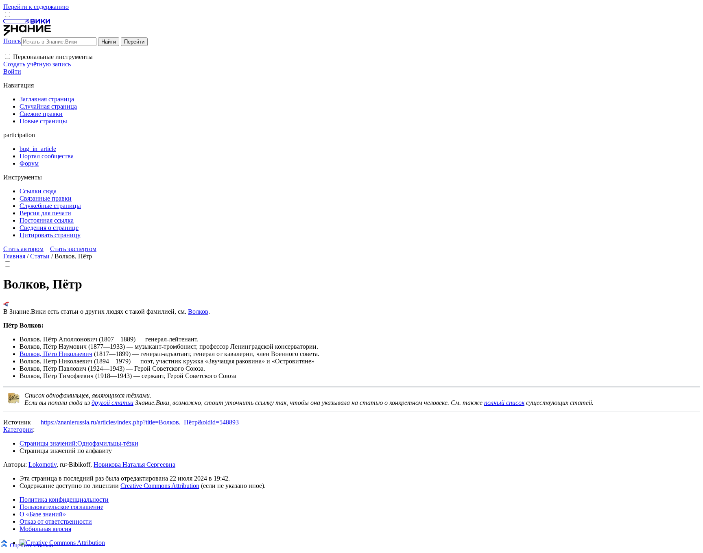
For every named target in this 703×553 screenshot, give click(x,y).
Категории (18, 429)
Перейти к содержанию (36, 6)
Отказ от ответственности (56, 521)
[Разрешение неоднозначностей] (6, 304)
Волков (198, 311)
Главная (14, 256)
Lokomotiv (42, 464)
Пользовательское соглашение (61, 506)
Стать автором (23, 248)
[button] (7, 56)
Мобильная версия (45, 528)
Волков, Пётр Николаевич (56, 353)
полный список (504, 402)
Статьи (40, 256)
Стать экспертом (73, 248)
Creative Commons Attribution (159, 485)
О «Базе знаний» (43, 514)
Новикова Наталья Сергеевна (134, 464)
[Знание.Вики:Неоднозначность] (14, 401)
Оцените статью (31, 545)
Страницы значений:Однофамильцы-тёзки (79, 443)
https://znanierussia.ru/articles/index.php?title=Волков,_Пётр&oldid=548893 (140, 422)
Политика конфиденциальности (64, 499)
